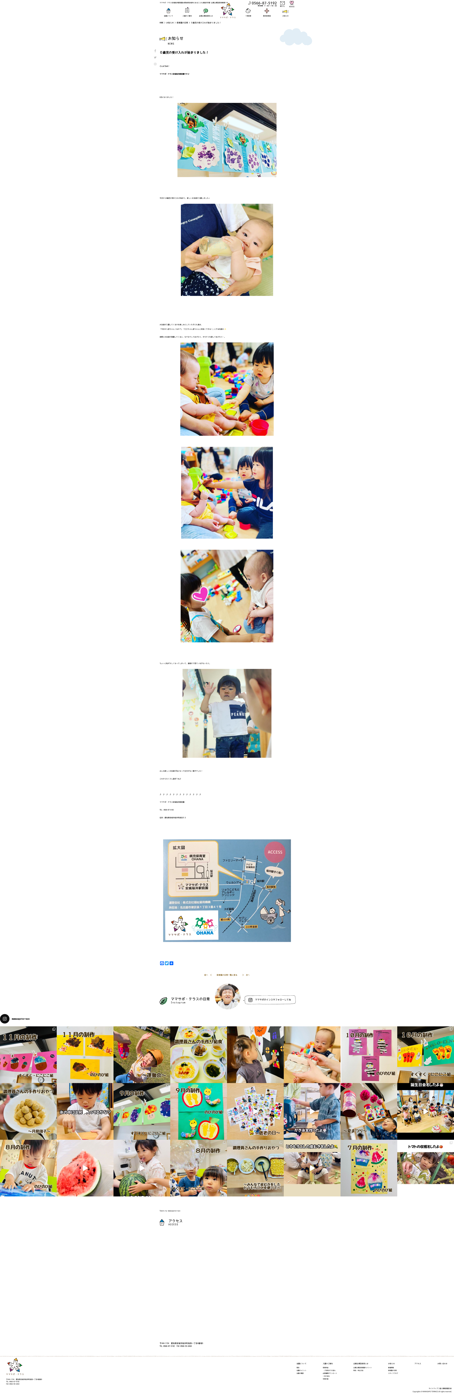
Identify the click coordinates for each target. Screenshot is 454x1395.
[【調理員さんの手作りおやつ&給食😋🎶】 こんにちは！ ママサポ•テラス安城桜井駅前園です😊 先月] (28, 1111)
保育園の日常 (392, 1370)
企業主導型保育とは (360, 1363)
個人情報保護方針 (445, 1388)
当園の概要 (300, 1373)
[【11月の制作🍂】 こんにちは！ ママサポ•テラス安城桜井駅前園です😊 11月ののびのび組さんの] (85, 1054)
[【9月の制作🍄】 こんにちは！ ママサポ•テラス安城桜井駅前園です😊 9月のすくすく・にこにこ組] (142, 1111)
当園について (301, 1363)
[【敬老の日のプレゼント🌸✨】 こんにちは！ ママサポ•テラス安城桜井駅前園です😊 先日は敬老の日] (255, 1111)
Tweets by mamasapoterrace (170, 1211)
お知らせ (391, 1363)
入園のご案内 (328, 1363)
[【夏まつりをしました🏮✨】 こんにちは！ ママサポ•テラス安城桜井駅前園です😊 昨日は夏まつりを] (368, 1111)
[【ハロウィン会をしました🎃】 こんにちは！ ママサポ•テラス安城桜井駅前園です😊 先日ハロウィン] (255, 1054)
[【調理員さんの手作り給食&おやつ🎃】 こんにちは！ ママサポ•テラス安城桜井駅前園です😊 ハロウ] (198, 1054)
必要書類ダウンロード (330, 1373)
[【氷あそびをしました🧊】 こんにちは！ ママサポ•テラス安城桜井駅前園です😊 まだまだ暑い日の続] (85, 1111)
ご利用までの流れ (330, 1370)
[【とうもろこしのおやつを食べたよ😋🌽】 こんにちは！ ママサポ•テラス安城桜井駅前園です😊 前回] (255, 1168)
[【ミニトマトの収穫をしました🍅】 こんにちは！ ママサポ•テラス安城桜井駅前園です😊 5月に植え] (425, 1168)
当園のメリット (301, 1370)
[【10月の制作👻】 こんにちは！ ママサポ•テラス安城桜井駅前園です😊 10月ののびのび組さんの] (368, 1054)
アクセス (418, 1363)
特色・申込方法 (358, 1370)
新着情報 (391, 1367)
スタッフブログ (393, 1373)
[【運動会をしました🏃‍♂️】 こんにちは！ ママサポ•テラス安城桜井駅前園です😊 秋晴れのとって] (142, 1054)
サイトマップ (433, 1388)
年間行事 (325, 1379)
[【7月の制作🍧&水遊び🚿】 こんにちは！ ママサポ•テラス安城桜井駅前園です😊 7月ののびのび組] (368, 1168)
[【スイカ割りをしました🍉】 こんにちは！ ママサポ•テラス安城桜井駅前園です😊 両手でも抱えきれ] (142, 1168)
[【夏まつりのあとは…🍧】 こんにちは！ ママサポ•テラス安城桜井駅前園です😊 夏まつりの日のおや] (312, 1111)
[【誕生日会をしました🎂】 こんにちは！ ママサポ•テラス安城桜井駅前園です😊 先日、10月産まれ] (312, 1054)
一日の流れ (326, 1376)
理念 (298, 1367)
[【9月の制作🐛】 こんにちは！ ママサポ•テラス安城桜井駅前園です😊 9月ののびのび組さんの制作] (198, 1111)
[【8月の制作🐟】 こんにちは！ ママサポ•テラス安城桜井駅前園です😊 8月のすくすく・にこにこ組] (198, 1168)
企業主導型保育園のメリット (362, 1367)
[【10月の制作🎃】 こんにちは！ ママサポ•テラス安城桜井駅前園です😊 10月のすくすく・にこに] (425, 1054)
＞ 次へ (246, 975)
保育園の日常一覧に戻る (227, 975)
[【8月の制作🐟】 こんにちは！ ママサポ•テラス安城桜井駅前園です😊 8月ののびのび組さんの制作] (28, 1168)
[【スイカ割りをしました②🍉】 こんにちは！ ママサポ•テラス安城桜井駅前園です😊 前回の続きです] (85, 1168)
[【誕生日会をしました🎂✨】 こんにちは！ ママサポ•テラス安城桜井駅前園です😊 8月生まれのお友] (425, 1111)
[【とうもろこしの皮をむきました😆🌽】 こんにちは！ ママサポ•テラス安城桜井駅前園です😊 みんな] (312, 1168)
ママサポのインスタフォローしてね (273, 999)
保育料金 (325, 1367)
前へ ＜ (208, 975)
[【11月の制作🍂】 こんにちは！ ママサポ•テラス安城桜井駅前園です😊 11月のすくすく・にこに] (28, 1054)
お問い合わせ (442, 1363)
